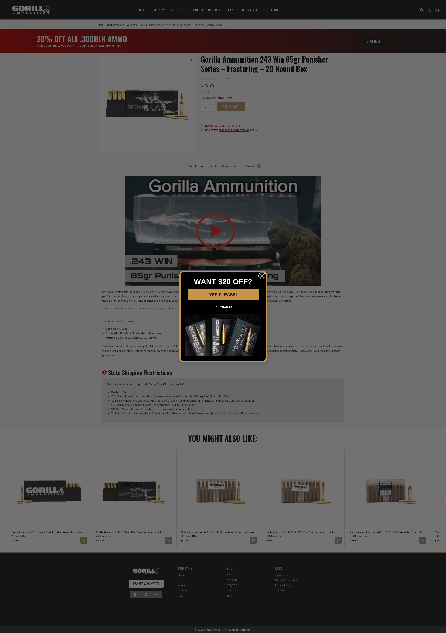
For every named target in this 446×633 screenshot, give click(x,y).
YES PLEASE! (223, 294)
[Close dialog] (262, 276)
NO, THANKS (223, 307)
